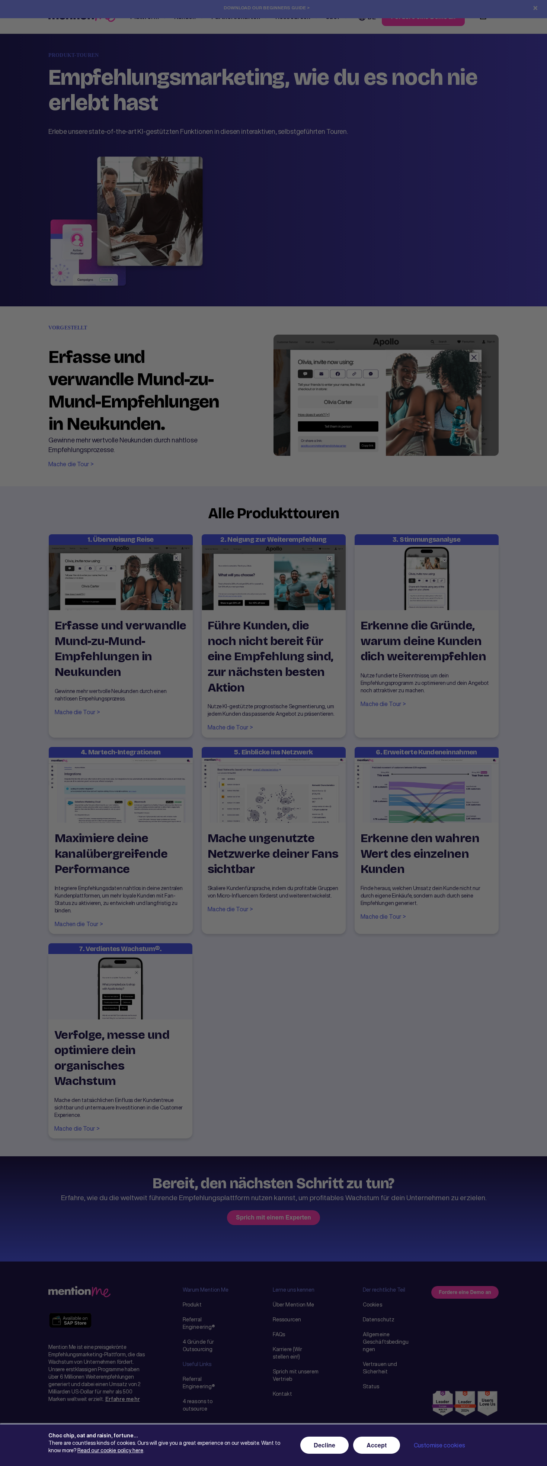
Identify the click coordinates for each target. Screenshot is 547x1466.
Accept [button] (377, 1445)
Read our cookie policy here (110, 1450)
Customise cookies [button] (439, 1445)
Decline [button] (324, 1445)
